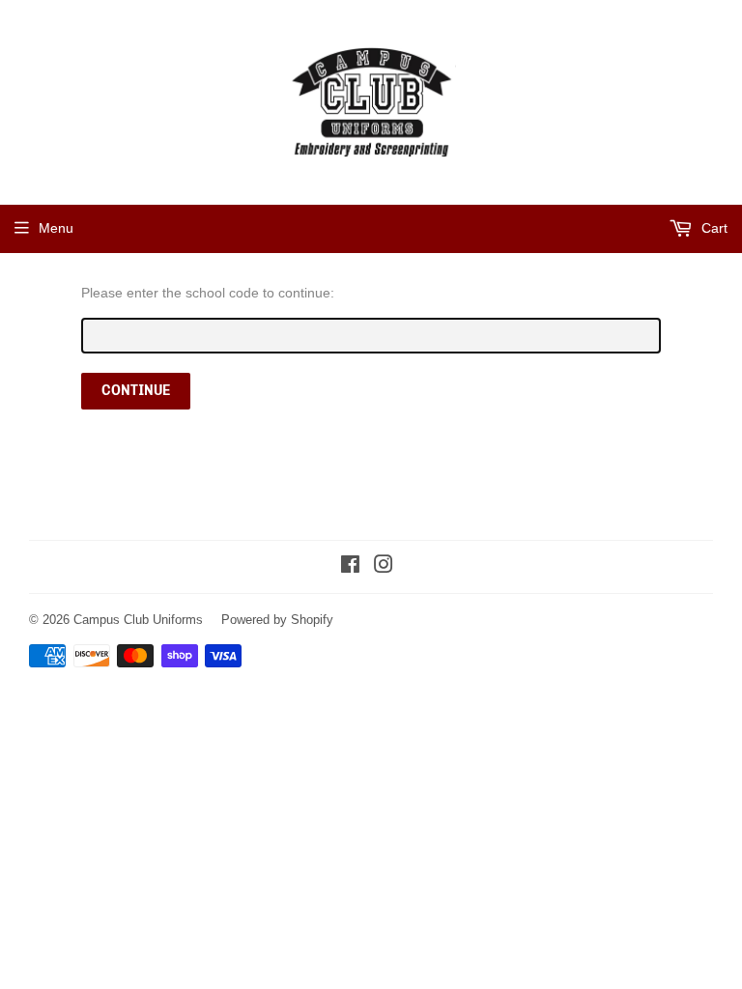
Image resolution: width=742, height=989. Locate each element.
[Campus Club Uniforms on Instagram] (383, 567)
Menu (56, 228)
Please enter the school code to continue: (207, 292)
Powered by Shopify (277, 619)
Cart (713, 228)
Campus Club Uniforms (138, 619)
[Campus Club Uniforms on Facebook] (350, 567)
